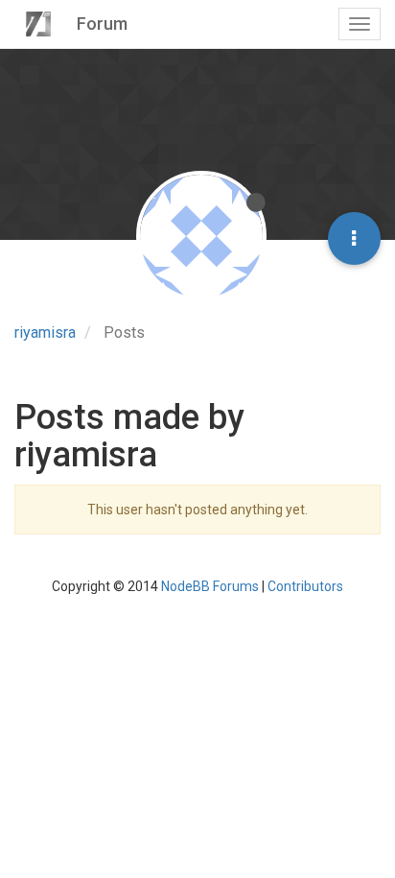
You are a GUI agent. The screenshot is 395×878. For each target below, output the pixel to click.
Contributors (305, 586)
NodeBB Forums (210, 586)
